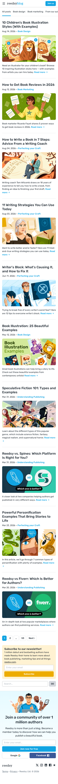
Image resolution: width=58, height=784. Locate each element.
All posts (6, 11)
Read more (40, 72)
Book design (19, 11)
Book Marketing (26, 89)
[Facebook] (50, 765)
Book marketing (35, 11)
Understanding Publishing (31, 397)
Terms (5, 771)
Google (13, 755)
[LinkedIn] (45, 765)
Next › (32, 638)
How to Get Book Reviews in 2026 (28, 85)
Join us (50, 3)
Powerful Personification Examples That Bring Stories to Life (26, 517)
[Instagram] (41, 765)
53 (22, 638)
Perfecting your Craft (29, 148)
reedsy (15, 3)
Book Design (24, 31)
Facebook (41, 755)
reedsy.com (10, 662)
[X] (37, 765)
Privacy (14, 771)
